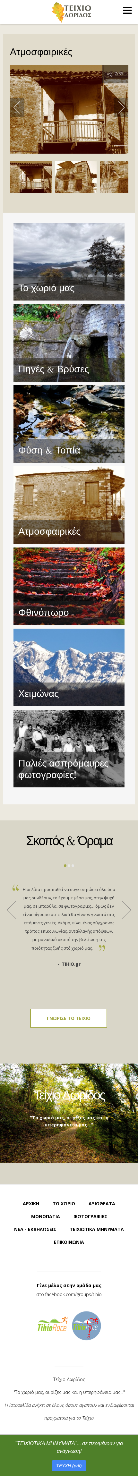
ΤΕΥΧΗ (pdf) (69, 1465)
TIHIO (71, 12)
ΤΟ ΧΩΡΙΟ (64, 1203)
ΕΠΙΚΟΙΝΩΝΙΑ (69, 1242)
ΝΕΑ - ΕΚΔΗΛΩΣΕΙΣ (35, 1229)
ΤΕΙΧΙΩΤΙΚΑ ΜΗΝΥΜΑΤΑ (97, 1229)
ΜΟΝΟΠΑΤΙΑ (45, 1216)
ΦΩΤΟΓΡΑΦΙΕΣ (90, 1216)
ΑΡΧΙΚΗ (31, 1203)
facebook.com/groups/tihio (73, 1294)
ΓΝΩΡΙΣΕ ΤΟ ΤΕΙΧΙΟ (69, 1018)
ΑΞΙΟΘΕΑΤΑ (102, 1203)
